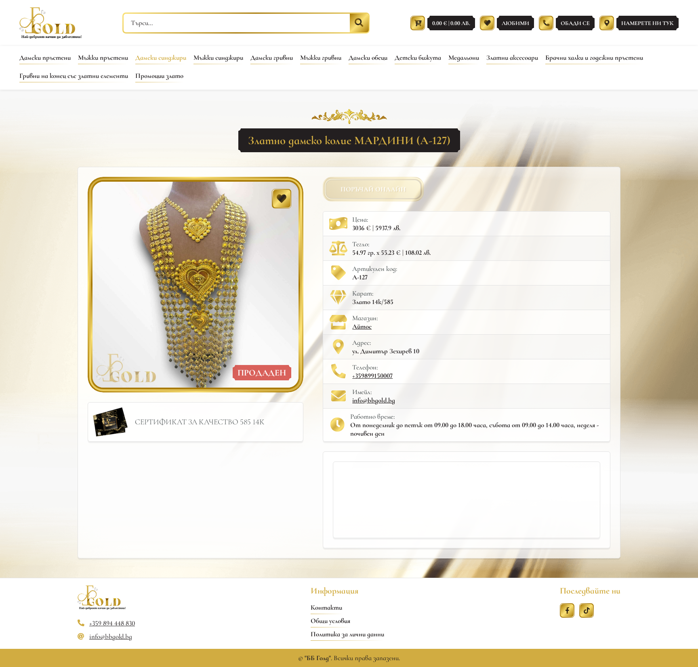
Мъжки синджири (218, 57)
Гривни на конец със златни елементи (73, 75)
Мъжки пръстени (103, 57)
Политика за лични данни (347, 634)
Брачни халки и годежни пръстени (594, 57)
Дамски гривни (271, 57)
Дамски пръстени (45, 57)
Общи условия (330, 621)
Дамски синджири (160, 57)
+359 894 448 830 (112, 623)
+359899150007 (372, 375)
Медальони (463, 57)
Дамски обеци (368, 57)
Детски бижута (418, 57)
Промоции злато (159, 75)
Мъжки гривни (320, 57)
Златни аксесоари (512, 57)
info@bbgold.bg (373, 400)
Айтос (362, 326)
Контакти (326, 607)
